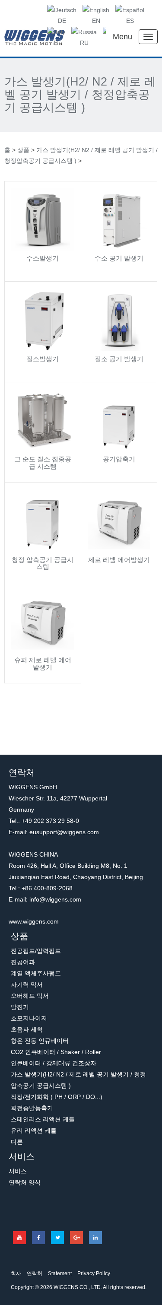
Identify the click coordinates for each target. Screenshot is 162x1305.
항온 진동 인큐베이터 (40, 1040)
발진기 (20, 1006)
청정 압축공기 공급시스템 (42, 563)
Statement (60, 1273)
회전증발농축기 (32, 1108)
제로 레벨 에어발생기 (119, 559)
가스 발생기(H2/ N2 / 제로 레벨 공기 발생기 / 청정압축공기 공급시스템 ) (80, 95)
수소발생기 (42, 258)
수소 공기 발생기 (119, 258)
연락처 (34, 1273)
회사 (16, 1273)
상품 (23, 149)
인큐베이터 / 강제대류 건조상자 (53, 1063)
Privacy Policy (93, 1273)
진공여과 (23, 962)
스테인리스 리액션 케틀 (43, 1119)
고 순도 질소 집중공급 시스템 (42, 462)
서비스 (22, 1156)
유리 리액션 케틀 (34, 1130)
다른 (17, 1141)
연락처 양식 (25, 1182)
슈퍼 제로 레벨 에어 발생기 (42, 663)
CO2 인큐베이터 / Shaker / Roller (56, 1051)
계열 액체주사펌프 (36, 973)
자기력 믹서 (27, 984)
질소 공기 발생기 (119, 358)
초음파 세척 (27, 1029)
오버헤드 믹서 (30, 995)
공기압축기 (119, 459)
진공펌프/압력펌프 (36, 950)
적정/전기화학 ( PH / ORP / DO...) (56, 1096)
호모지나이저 (29, 1018)
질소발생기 (42, 358)
